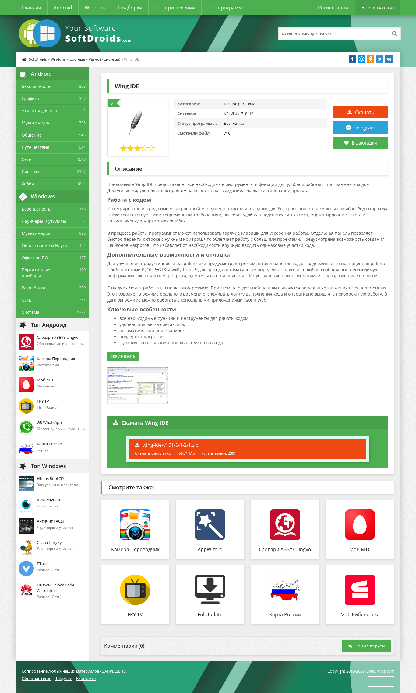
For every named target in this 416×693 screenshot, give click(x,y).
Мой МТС (360, 549)
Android (63, 7)
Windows (95, 7)
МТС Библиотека (360, 614)
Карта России (285, 614)
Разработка (33, 288)
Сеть (26, 159)
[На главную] (76, 33)
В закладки (364, 142)
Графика (30, 98)
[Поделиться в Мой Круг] (361, 59)
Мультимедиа (36, 123)
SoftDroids (38, 59)
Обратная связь (36, 678)
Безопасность (36, 86)
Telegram (364, 127)
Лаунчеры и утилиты (44, 221)
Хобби (28, 184)
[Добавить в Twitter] (379, 59)
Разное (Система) (104, 59)
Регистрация (333, 7)
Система (77, 59)
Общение (32, 135)
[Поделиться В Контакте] (389, 59)
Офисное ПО (35, 258)
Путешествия (35, 147)
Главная (31, 7)
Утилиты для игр (39, 111)
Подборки (130, 7)
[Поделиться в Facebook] (352, 59)
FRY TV (135, 614)
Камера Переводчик (135, 549)
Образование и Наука (44, 245)
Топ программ (225, 7)
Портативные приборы (36, 272)
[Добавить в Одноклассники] (370, 59)
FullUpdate (210, 614)
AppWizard (210, 549)
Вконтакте (86, 678)
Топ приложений (175, 7)
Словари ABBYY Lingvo (285, 549)
